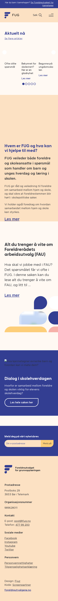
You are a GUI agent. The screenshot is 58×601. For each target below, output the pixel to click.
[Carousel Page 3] (29, 84)
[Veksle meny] (49, 15)
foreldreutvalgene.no (18, 590)
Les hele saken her (21, 402)
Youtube (10, 545)
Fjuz (17, 581)
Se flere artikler (14, 38)
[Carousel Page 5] (34, 84)
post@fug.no (22, 520)
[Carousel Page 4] (32, 84)
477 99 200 (22, 524)
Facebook (11, 538)
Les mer (12, 219)
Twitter (9, 549)
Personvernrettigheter (19, 563)
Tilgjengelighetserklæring (21, 566)
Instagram (11, 542)
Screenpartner (21, 584)
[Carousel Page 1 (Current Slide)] (23, 84)
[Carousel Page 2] (26, 84)
